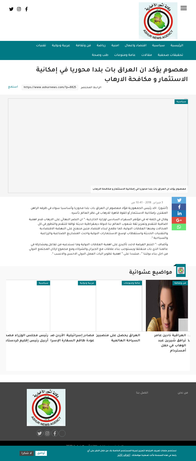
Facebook (26, 9)
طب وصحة (100, 55)
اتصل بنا (142, 393)
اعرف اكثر (124, 455)
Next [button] (13, 325)
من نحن (183, 393)
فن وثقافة (83, 45)
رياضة (101, 45)
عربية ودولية (61, 45)
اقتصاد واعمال (135, 45)
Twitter (11, 9)
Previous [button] (183, 325)
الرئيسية (177, 45)
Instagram (19, 9)
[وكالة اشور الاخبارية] (158, 20)
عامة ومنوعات (125, 55)
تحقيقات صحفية (170, 55)
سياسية (158, 45)
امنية (115, 45)
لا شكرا (26, 453)
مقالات (146, 55)
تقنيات (41, 45)
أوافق (41, 453)
